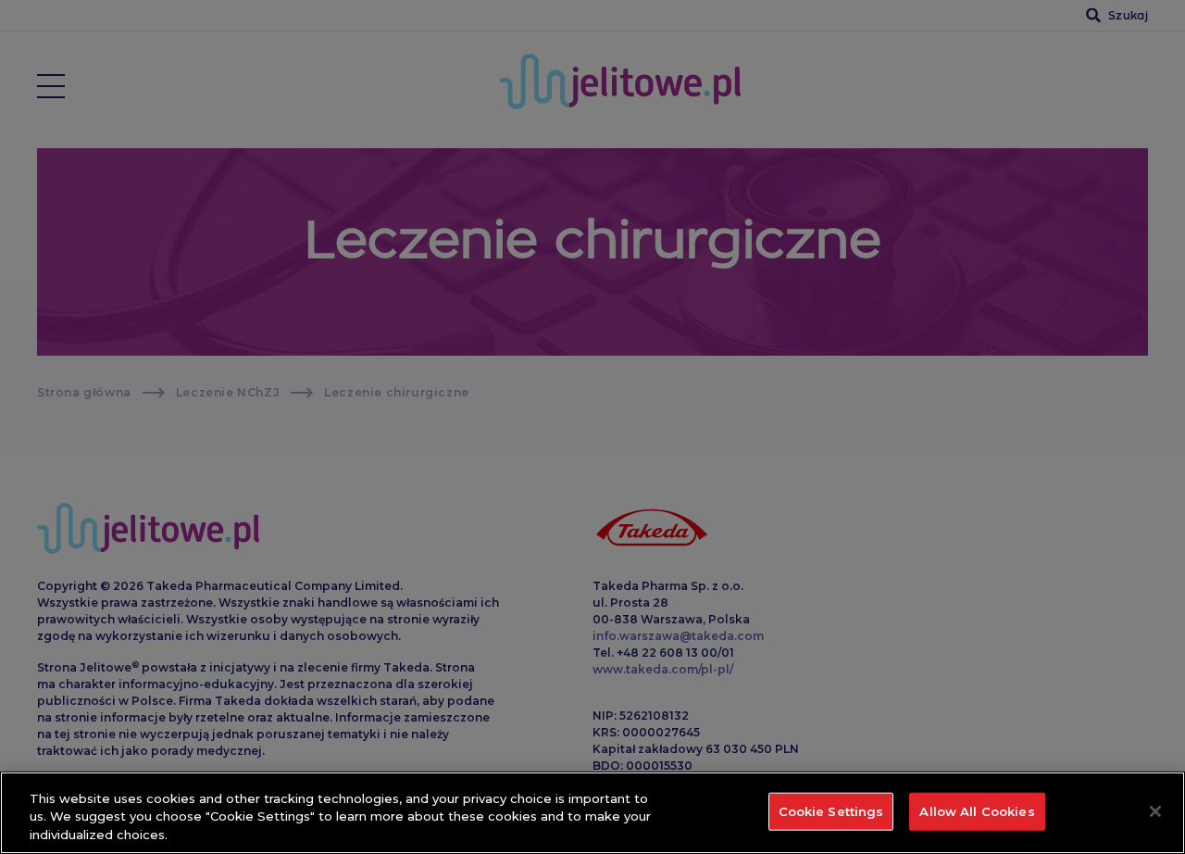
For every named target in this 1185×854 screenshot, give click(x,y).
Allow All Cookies (976, 810)
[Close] (1155, 811)
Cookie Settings (831, 810)
